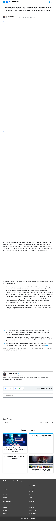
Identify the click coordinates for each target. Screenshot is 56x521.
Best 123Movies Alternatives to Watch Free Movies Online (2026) (41, 470)
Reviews (31, 505)
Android (31, 492)
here (46, 345)
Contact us (32, 518)
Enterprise (5, 492)
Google (31, 495)
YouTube (17, 480)
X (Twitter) (13, 480)
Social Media (32, 510)
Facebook (9, 480)
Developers (6, 489)
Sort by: (42, 422)
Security (5, 497)
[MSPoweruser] (12, 2)
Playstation (5, 513)
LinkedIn (21, 480)
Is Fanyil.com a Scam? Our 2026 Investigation (41, 436)
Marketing (5, 495)
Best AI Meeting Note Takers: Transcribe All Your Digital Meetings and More (15, 449)
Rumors (5, 507)
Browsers (31, 507)
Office (30, 497)
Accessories (6, 510)
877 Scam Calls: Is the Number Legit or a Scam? (15, 457)
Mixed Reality (32, 513)
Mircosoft (31, 489)
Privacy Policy (24, 518)
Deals (4, 505)
